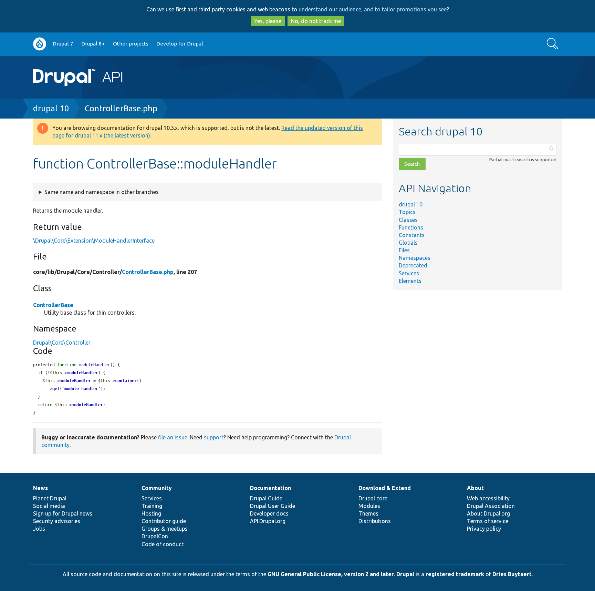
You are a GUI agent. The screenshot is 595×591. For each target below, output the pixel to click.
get (56, 388)
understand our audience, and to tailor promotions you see (373, 9)
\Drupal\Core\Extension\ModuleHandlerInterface (94, 240)
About (475, 488)
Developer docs (269, 513)
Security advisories (56, 521)
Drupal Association (491, 506)
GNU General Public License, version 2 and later (331, 574)
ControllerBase (53, 305)
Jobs (39, 529)
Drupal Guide (266, 498)
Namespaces (414, 258)
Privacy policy (484, 529)
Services (409, 273)
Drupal (405, 574)
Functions (411, 227)
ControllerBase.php (121, 108)
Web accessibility (488, 498)
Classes (408, 220)
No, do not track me (316, 21)
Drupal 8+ (93, 44)
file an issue (172, 437)
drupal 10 (51, 108)
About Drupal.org (488, 513)
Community (157, 488)
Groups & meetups (165, 529)
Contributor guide (164, 521)
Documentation (270, 488)
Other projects (130, 44)
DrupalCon (155, 536)
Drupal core (372, 498)
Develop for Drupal (179, 44)
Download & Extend (384, 488)
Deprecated (413, 265)
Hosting (151, 513)
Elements (410, 281)
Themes (368, 513)
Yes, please (267, 21)
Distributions (374, 521)
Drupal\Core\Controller (62, 342)
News (40, 488)
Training (152, 506)
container (126, 380)
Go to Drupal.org (39, 43)
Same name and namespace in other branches (101, 192)
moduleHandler (82, 372)
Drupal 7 (63, 44)
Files (404, 250)
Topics (407, 212)
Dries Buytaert (512, 574)
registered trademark (455, 574)
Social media (49, 506)
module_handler (81, 388)
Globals (408, 243)
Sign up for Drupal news (62, 513)
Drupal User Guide (272, 506)
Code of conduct (163, 544)
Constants (412, 235)
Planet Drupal (49, 498)
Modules (369, 506)
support (213, 437)
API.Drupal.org (267, 521)
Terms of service (487, 521)
